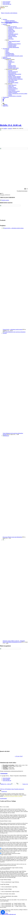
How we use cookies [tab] (4, 806)
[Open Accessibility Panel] (3, 912)
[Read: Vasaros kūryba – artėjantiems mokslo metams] (15, 228)
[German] (1, 7)
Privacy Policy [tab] (3, 907)
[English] (0, 7)
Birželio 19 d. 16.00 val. (11, 125)
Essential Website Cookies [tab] (5, 821)
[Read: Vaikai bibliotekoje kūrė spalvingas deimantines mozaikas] (15, 333)
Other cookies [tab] (3, 897)
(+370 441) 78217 (19, 756)
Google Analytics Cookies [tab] (5, 854)
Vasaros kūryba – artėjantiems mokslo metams (12, 329)
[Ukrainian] (4, 7)
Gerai (1, 798)
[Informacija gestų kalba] (3, 100)
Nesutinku (4, 798)
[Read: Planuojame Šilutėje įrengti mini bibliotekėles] (15, 435)
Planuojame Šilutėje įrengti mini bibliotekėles (12, 537)
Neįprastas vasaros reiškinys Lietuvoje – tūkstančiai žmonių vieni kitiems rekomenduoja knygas (14, 641)
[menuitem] (15, 21)
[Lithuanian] (3, 7)
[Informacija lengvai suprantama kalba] (3, 99)
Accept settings (3, 914)
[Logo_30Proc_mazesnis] (8, 13)
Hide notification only (11, 914)
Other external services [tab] (5, 869)
